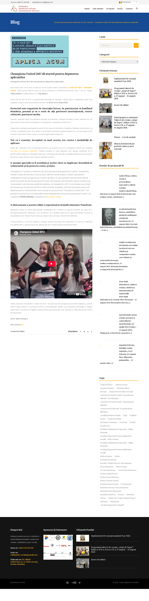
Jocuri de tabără (121, 105)
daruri (102, 419)
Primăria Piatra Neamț (109, 484)
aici (21, 324)
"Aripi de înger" (106, 385)
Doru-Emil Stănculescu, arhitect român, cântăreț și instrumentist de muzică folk (128, 288)
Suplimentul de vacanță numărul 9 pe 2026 (110, 536)
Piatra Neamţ (121, 467)
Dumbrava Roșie (114, 419)
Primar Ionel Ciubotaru (109, 477)
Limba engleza (106, 456)
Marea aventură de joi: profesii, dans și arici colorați (124, 146)
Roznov (121, 495)
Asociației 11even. (54, 196)
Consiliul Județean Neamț (110, 415)
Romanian (126, 2)
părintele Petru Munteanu (110, 491)
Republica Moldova (108, 495)
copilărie (133, 415)
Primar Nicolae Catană (109, 481)
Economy (123, 422)
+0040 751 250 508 (23, 2)
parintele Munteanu (108, 460)
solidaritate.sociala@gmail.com (42, 2)
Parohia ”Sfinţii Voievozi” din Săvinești (115, 463)
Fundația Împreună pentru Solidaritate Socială (70, 22)
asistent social (121, 385)
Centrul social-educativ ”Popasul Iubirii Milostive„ (116, 410)
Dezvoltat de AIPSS (17, 582)
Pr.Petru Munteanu (108, 470)
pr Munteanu (126, 484)
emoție (132, 422)
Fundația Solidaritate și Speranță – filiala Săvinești (116, 444)
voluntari (104, 502)
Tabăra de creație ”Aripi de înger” (122, 498)
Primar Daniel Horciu (109, 474)
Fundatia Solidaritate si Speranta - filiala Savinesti (116, 431)
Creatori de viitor (17, 331)
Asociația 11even (51, 108)
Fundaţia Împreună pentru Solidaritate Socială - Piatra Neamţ (116, 437)
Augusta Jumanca (107, 388)
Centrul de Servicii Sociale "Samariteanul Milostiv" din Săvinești (116, 396)
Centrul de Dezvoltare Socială (121, 392)
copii (125, 415)
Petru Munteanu (106, 467)
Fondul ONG (105, 426)
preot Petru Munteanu (127, 470)
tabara (103, 498)
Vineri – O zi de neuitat (124, 137)
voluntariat (114, 502)
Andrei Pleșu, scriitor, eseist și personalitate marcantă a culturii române (128, 182)
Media (117, 456)
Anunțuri (90, 22)
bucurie (103, 392)
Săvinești (130, 495)
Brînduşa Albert (123, 388)
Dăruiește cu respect (108, 422)
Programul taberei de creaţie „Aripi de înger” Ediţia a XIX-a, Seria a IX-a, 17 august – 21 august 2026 (126, 93)
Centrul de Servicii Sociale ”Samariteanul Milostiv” (117, 403)
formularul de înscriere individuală (23, 151)
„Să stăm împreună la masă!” (112, 505)
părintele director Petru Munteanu (114, 488)
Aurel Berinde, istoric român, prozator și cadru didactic (128, 318)
